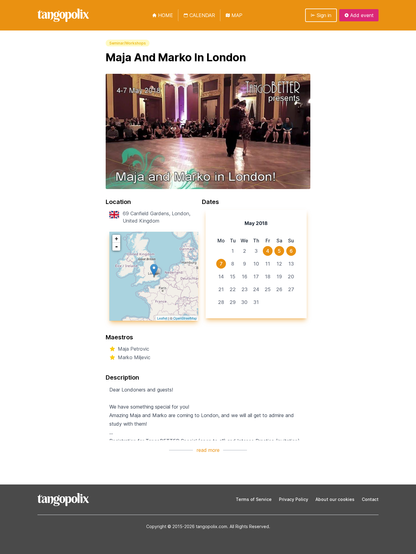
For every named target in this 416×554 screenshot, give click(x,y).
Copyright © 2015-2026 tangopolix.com (186, 526)
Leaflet (162, 318)
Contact (370, 499)
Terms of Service (254, 499)
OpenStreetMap (185, 318)
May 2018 (256, 223)
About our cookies (335, 499)
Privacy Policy (293, 499)
